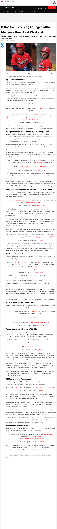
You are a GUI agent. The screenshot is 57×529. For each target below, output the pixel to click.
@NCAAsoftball (11, 117)
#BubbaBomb (34, 311)
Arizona (34, 455)
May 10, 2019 (40, 240)
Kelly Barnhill (28, 455)
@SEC (16, 387)
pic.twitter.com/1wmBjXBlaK (47, 237)
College (21, 455)
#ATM (39, 342)
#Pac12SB (40, 262)
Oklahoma (49, 455)
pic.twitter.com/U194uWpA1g (47, 387)
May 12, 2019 (41, 170)
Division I (16, 455)
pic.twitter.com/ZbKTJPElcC (30, 119)
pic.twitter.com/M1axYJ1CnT (39, 167)
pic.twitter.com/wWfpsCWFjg (41, 322)
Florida (43, 455)
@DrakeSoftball (20, 200)
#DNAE (43, 342)
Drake (38, 455)
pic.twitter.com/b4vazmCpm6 (32, 202)
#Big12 (38, 114)
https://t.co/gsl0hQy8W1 (25, 167)
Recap (10, 455)
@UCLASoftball (19, 262)
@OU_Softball (50, 117)
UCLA (7, 457)
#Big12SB (39, 108)
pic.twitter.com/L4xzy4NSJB (30, 269)
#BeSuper (36, 237)
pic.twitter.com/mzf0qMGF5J (35, 438)
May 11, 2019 (42, 122)
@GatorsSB (23, 438)
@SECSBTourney (47, 434)
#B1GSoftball (38, 162)
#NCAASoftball (36, 436)
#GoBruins (30, 322)
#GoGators (36, 387)
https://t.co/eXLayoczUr (33, 346)
